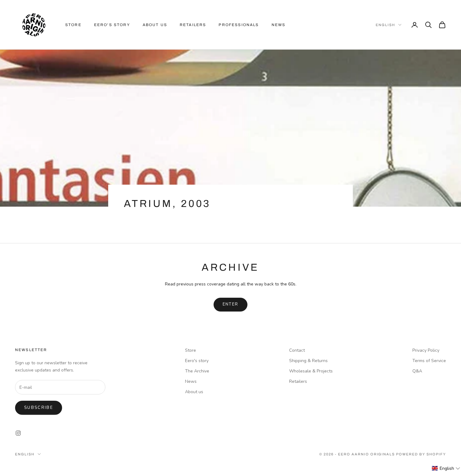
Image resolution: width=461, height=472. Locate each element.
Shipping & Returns (308, 361)
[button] (446, 468)
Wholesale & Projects (311, 371)
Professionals (239, 25)
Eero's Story (112, 25)
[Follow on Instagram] (18, 433)
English (385, 25)
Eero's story (197, 361)
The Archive (197, 371)
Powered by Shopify (421, 454)
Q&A (417, 371)
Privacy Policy (425, 350)
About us (155, 25)
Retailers (193, 25)
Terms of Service (429, 361)
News (279, 25)
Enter (231, 304)
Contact (297, 350)
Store (73, 25)
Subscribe (38, 407)
